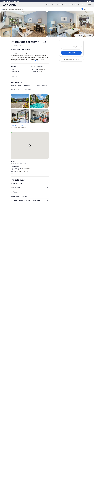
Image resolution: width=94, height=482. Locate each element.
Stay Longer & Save (50, 4)
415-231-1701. (76, 59)
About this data (14, 173)
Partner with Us (81, 4)
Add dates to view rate (68, 43)
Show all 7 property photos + (17, 125)
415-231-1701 (10, 1)
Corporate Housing (61, 4)
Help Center (89, 1)
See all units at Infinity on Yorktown (18, 127)
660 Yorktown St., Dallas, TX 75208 (18, 163)
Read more (38, 61)
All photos (89, 35)
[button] (30, 145)
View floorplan (79, 35)
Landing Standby (72, 4)
